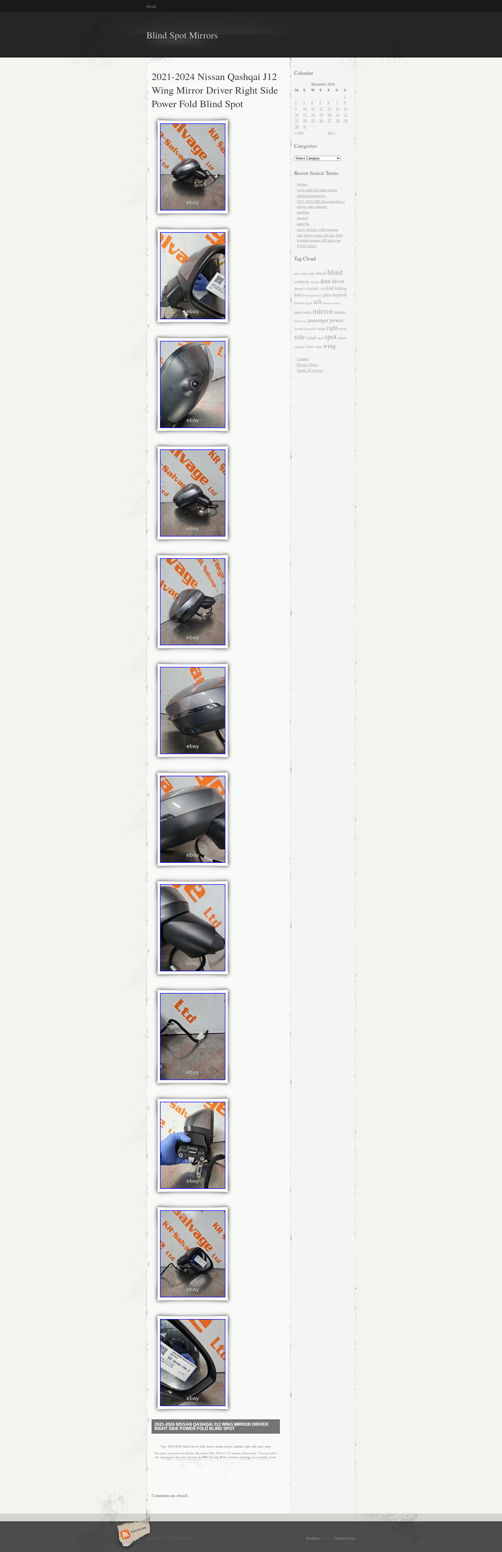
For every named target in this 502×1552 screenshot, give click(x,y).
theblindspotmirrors (311, 195)
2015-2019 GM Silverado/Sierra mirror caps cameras (321, 204)
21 (337, 114)
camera (301, 281)
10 (305, 108)
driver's (299, 288)
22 (345, 114)
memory (335, 303)
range (321, 328)
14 (337, 108)
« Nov (299, 132)
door (325, 281)
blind (186, 1446)
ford (298, 294)
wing (268, 1446)
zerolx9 (302, 217)
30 (297, 126)
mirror (210, 1446)
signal (311, 337)
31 (305, 126)
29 (345, 120)
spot (260, 1446)
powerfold (300, 329)
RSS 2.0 (207, 1457)
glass (327, 295)
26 (321, 120)
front (306, 295)
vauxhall (299, 347)
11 (313, 108)
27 (329, 120)
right (247, 1446)
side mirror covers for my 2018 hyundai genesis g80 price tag (320, 238)
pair (305, 321)
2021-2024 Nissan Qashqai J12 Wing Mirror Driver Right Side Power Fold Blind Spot (211, 1426)
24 (305, 120)
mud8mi (303, 212)
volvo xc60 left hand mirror (317, 189)
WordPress (313, 1538)
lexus (326, 302)
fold (202, 1446)
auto (312, 273)
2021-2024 (174, 1446)
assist (297, 274)
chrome (314, 282)
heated (339, 294)
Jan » (331, 132)
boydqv (302, 184)
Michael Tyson (345, 1538)
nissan (219, 1446)
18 (313, 114)
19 (321, 114)
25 (313, 120)
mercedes (303, 312)
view (310, 346)
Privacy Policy (307, 364)
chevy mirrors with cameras (317, 229)
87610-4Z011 (307, 245)
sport (320, 338)
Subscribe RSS (132, 1535)
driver (194, 1446)
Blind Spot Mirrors (182, 35)
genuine (315, 295)
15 (345, 108)
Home (151, 6)
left (318, 302)
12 (321, 108)
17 (305, 114)
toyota (342, 337)
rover (343, 328)
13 (329, 108)
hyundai (299, 303)
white (318, 347)
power (228, 1446)
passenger (318, 320)
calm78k (303, 223)
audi (304, 273)
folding (340, 288)
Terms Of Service (310, 370)
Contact (302, 358)
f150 (322, 289)
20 (329, 114)
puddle (312, 329)
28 (337, 120)
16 (297, 114)
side (254, 1446)
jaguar (309, 303)
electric (312, 288)
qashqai (238, 1446)
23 (297, 120)
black (321, 273)
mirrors (340, 312)
